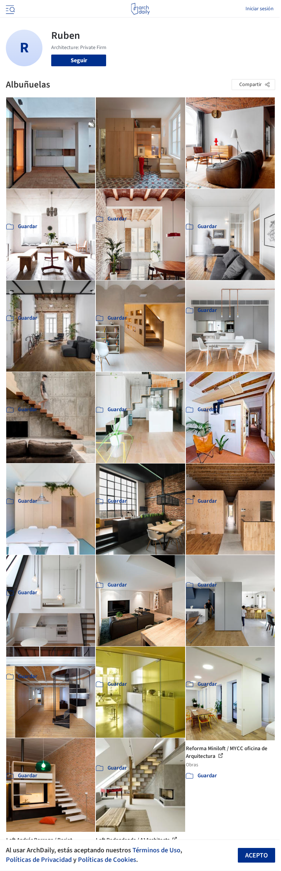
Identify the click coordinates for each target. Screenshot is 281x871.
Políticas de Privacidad (39, 859)
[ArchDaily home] (140, 9)
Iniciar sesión (260, 8)
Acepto (256, 855)
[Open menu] (9, 9)
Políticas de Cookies (107, 859)
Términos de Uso (156, 850)
